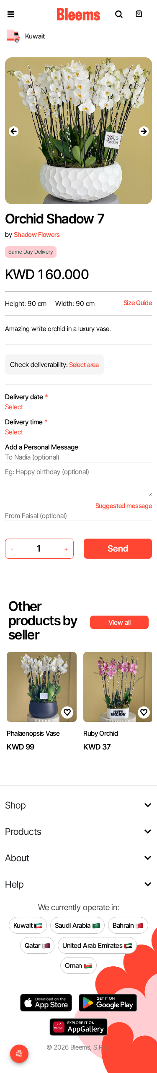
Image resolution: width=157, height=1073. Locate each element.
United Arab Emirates (93, 945)
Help (14, 884)
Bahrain (124, 925)
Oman (74, 965)
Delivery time (26, 422)
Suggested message (123, 506)
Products (23, 831)
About (17, 857)
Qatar (33, 945)
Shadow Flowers (37, 235)
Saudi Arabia (73, 925)
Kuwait (23, 925)
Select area (83, 365)
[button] (11, 14)
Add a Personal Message (41, 447)
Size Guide (138, 303)
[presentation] (13, 131)
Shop (15, 805)
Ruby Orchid (100, 733)
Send (118, 548)
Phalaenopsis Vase (33, 733)
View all (119, 622)
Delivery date (26, 397)
